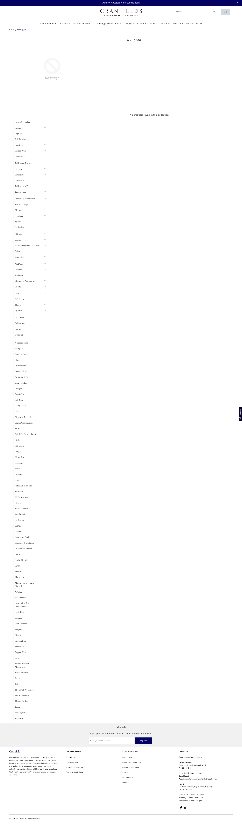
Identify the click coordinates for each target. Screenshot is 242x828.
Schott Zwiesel (21, 672)
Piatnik (18, 635)
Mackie (18, 571)
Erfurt (17, 428)
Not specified (20, 597)
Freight (18, 451)
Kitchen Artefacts (22, 497)
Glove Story (20, 457)
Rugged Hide (20, 652)
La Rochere (20, 520)
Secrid (17, 678)
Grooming (19, 257)
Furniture (19, 145)
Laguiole (18, 531)
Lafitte (18, 525)
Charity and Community (132, 762)
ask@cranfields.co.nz (194, 757)
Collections (177, 23)
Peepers (18, 629)
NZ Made (141, 23)
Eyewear (18, 221)
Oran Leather (21, 623)
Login (124, 782)
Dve (16, 411)
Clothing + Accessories (107, 23)
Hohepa (18, 474)
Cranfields (19, 394)
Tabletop (19, 275)
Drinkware (19, 180)
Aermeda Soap (21, 342)
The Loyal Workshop (24, 689)
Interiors (63, 23)
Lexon (17, 554)
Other (17, 251)
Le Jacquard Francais (24, 548)
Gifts (153, 23)
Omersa (18, 618)
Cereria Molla (21, 371)
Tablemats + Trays (23, 186)
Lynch (17, 565)
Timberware (20, 191)
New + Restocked (48, 23)
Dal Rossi (19, 400)
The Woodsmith (22, 695)
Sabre (17, 658)
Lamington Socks (22, 537)
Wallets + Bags (21, 204)
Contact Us (70, 757)
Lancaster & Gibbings (24, 543)
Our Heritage (127, 757)
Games (18, 240)
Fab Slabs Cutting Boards (26, 434)
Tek (16, 684)
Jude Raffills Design (23, 485)
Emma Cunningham (24, 422)
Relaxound (19, 646)
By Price (18, 310)
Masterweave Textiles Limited (24, 584)
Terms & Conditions (74, 772)
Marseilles (19, 577)
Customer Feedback (130, 767)
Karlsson (19, 491)
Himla (17, 468)
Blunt (17, 360)
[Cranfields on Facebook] (181, 808)
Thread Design (21, 701)
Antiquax (19, 348)
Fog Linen (19, 445)
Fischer (18, 440)
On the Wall (20, 150)
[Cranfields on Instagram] (186, 808)
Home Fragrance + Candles (27, 245)
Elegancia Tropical (23, 417)
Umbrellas (19, 227)
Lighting (18, 133)
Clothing (18, 210)
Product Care (127, 777)
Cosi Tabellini (21, 382)
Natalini (18, 591)
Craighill (18, 388)
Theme (18, 305)
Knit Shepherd (21, 508)
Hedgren (18, 463)
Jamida (18, 480)
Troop (17, 707)
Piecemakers (20, 640)
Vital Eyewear (21, 712)
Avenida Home (21, 354)
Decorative (20, 156)
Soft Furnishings (22, 139)
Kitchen (18, 169)
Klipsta (18, 503)
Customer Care (72, 762)
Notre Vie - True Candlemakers (22, 605)
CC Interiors (20, 365)
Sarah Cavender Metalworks (22, 665)
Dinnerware (20, 174)
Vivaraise (19, 718)
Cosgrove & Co (21, 377)
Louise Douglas (21, 560)
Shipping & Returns (74, 767)
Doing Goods (20, 405)
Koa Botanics (20, 514)
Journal (189, 23)
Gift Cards (165, 23)
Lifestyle (128, 23)
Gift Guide (19, 299)
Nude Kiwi (19, 612)
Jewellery (19, 216)
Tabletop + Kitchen (82, 23)
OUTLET (198, 23)
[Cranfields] (121, 12)
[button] (238, 3)
